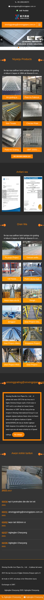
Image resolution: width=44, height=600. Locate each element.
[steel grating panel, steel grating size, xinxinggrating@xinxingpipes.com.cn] (22, 17)
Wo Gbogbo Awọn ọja (22, 156)
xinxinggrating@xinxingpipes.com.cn (23, 6)
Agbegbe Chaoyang (12, 597)
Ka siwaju (18, 435)
